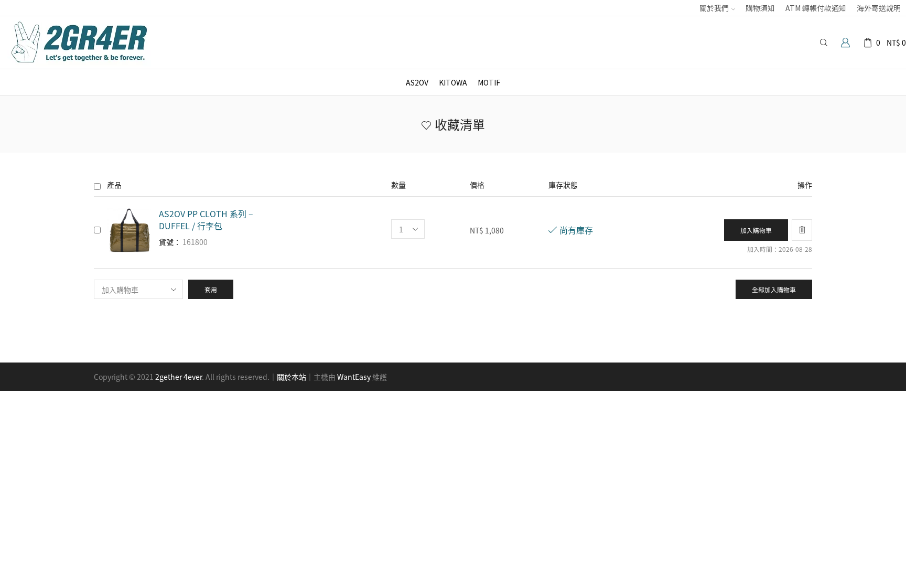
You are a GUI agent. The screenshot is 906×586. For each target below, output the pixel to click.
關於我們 (714, 8)
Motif (489, 82)
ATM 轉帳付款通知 (815, 8)
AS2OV (417, 82)
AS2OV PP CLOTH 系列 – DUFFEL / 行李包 (206, 220)
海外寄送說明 (879, 8)
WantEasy (354, 376)
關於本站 (291, 376)
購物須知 (760, 8)
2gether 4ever (178, 376)
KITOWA (453, 82)
